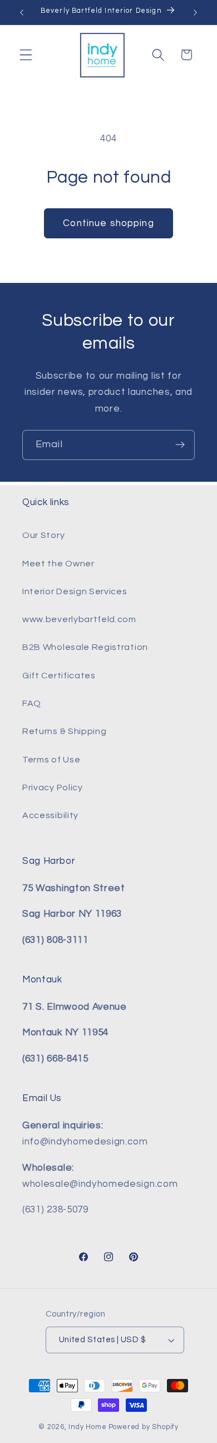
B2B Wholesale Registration (85, 647)
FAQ (31, 703)
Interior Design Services (74, 591)
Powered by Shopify (143, 1427)
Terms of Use (51, 759)
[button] (26, 55)
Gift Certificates (59, 675)
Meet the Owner (58, 563)
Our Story (43, 535)
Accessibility (50, 815)
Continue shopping (108, 223)
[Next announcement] (195, 12)
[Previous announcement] (21, 12)
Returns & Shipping (64, 731)
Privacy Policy (52, 787)
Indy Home (87, 1427)
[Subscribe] (180, 445)
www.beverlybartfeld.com (79, 619)
